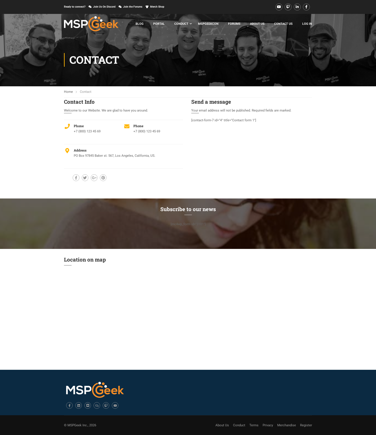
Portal (159, 23)
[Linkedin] (78, 405)
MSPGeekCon (208, 23)
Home (68, 92)
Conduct (181, 23)
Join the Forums (132, 6)
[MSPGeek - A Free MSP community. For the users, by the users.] (91, 23)
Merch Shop (157, 6)
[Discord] (87, 405)
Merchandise (286, 425)
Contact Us (283, 23)
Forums (234, 23)
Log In (307, 23)
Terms (253, 425)
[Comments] (97, 405)
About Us (257, 23)
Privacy (268, 425)
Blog (140, 23)
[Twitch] (106, 405)
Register (306, 425)
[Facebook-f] (69, 405)
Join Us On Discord (104, 6)
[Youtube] (115, 405)
